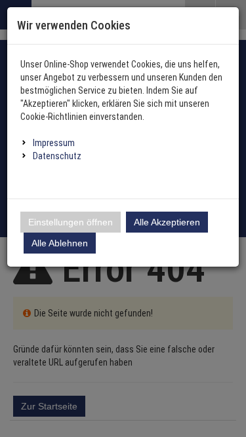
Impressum (54, 143)
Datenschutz (57, 156)
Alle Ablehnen (59, 243)
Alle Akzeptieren (167, 222)
